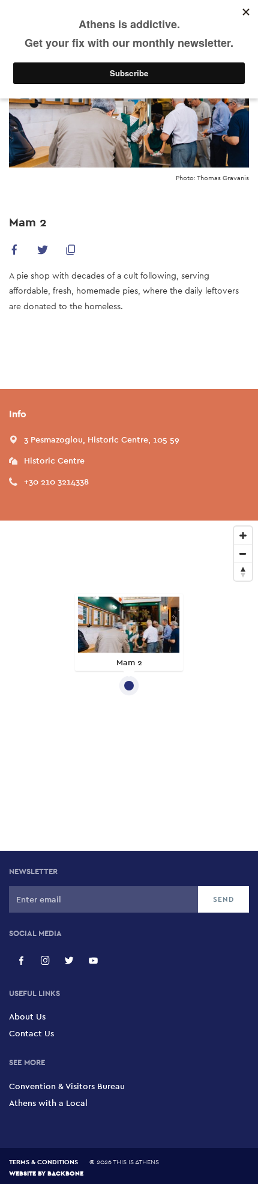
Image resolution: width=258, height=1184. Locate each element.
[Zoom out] (243, 554)
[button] (14, 251)
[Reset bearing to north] (243, 572)
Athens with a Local (48, 1103)
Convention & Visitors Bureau (67, 1086)
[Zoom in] (243, 536)
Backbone (65, 1172)
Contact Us (31, 1033)
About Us (27, 1016)
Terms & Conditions (43, 1162)
